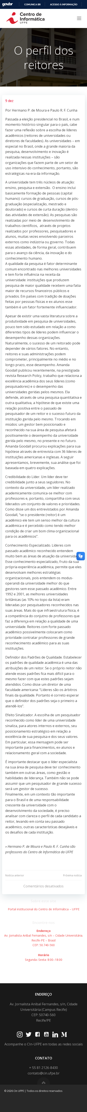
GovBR (7, 4)
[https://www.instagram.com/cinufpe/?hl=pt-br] (20, 1034)
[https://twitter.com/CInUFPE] (28, 1034)
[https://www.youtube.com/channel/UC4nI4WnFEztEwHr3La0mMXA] (46, 1034)
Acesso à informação (63, 4)
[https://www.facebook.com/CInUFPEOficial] (37, 1034)
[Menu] (79, 18)
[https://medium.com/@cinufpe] (64, 1034)
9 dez (9, 100)
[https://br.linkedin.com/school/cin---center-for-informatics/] (55, 1034)
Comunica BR (32, 4)
